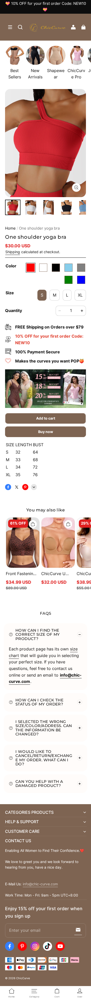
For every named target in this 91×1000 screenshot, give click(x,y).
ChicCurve (23, 978)
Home (10, 228)
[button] (10, 27)
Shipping (12, 252)
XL (80, 295)
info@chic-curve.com (40, 884)
